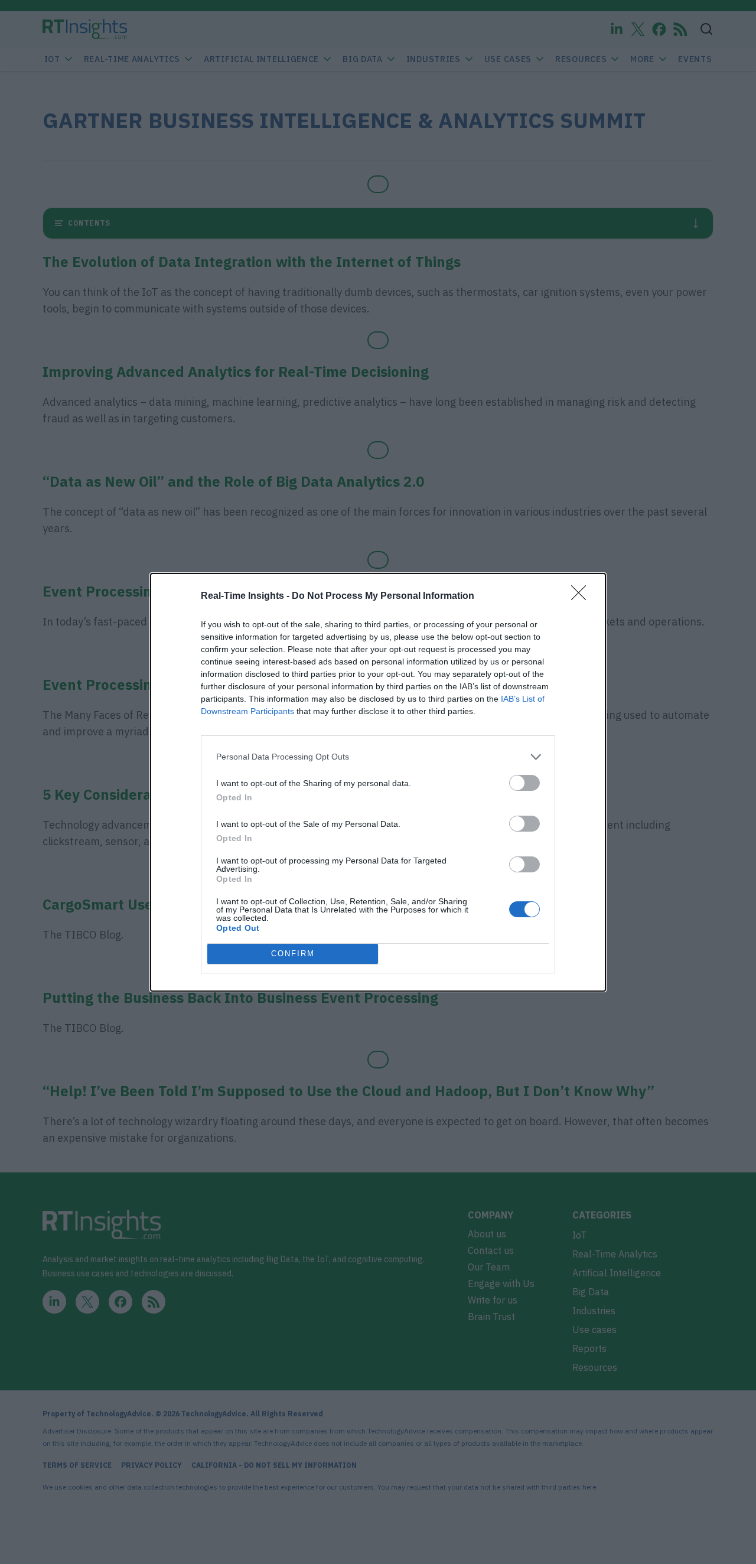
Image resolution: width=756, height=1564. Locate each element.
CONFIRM (293, 953)
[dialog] (378, 782)
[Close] (582, 596)
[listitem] (378, 757)
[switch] (524, 783)
